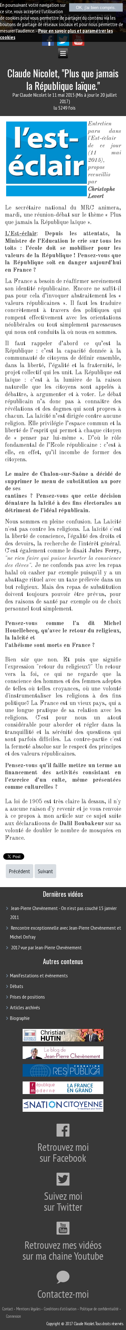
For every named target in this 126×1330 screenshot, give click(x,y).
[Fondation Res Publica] (62, 1075)
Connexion (13, 1316)
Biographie (20, 1018)
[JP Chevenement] (62, 1058)
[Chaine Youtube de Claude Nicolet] (78, 44)
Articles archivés (25, 1007)
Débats (16, 986)
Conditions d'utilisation (60, 1309)
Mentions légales (28, 1309)
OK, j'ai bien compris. (96, 7)
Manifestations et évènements (39, 975)
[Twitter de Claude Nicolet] (63, 44)
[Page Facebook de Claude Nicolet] (48, 44)
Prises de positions (27, 996)
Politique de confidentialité (99, 1309)
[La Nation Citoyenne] (62, 1111)
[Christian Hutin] (62, 1040)
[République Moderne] (62, 1093)
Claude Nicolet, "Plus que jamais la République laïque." (63, 79)
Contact (7, 1309)
